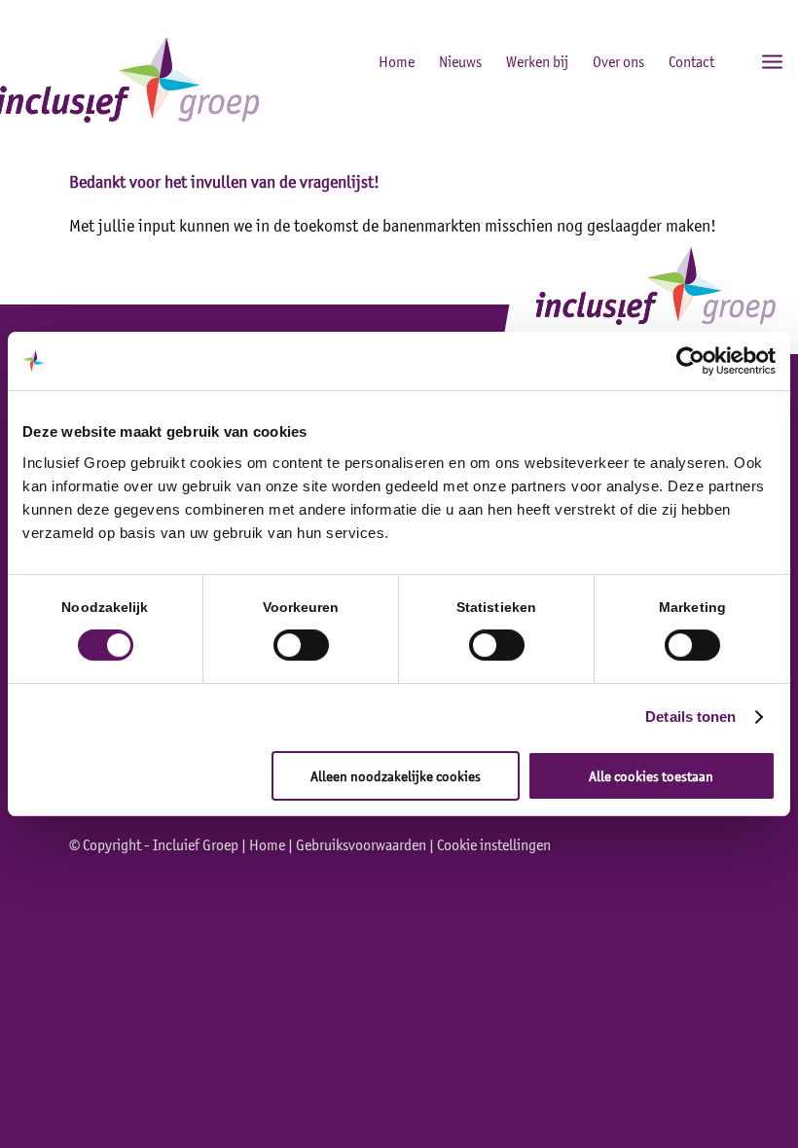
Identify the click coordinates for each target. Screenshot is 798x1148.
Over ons (618, 61)
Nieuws (460, 61)
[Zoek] (729, 60)
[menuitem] (729, 60)
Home (397, 61)
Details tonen (690, 716)
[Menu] (772, 60)
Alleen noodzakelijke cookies (395, 776)
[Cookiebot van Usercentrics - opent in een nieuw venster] (690, 361)
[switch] (301, 645)
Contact (691, 61)
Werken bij (537, 61)
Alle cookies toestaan (651, 776)
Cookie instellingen (494, 844)
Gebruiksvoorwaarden (361, 844)
